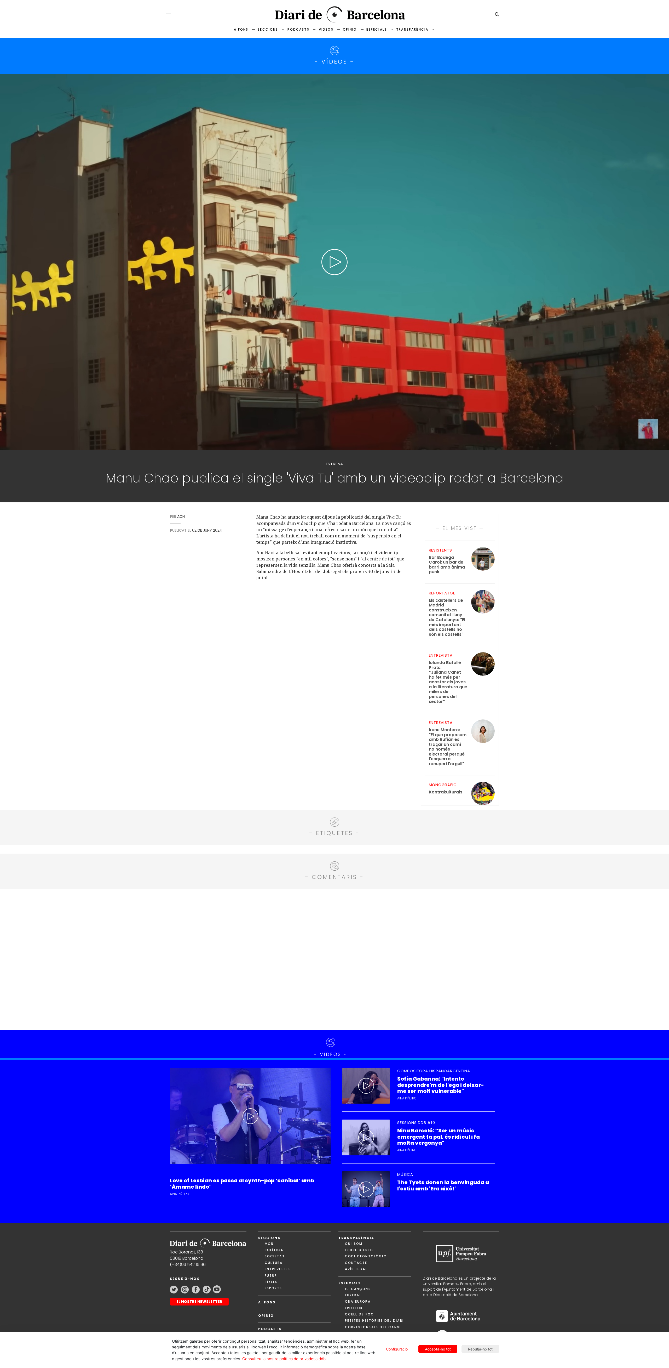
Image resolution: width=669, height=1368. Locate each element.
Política (274, 1250)
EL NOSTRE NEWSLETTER (199, 1301)
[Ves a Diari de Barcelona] (334, 14)
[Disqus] (334, 958)
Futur (271, 1275)
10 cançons (358, 1289)
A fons (241, 29)
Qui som (353, 1243)
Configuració (397, 1349)
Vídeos (326, 29)
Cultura (274, 1263)
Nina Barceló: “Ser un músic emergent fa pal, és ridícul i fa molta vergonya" (438, 1137)
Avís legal (356, 1269)
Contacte (356, 1263)
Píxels (271, 1282)
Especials (376, 29)
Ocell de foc (359, 1314)
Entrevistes (277, 1269)
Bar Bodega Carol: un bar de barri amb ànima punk (447, 565)
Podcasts (270, 1329)
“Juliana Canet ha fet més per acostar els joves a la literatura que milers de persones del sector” (448, 682)
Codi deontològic (366, 1256)
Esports (273, 1288)
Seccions (268, 29)
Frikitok (354, 1308)
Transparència (412, 29)
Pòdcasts (298, 29)
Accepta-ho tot (438, 1349)
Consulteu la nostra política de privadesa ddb (284, 1358)
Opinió (350, 29)
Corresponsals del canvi (373, 1327)
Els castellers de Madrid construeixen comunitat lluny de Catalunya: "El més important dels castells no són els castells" (447, 617)
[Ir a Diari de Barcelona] (208, 1241)
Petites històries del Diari (374, 1320)
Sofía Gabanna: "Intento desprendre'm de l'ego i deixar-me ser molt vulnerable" (440, 1085)
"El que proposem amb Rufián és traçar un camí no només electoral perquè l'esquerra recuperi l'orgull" (447, 747)
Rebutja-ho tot (480, 1349)
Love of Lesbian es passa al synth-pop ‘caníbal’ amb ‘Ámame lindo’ (242, 1184)
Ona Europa (358, 1301)
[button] (168, 14)
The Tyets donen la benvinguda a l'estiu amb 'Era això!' (443, 1185)
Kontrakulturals (445, 792)
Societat (275, 1256)
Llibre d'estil (359, 1250)
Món (269, 1243)
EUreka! (353, 1295)
